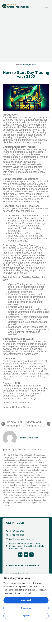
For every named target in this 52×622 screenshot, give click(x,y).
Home (19, 64)
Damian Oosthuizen (20, 402)
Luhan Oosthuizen (25, 407)
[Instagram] (31, 554)
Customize (26, 608)
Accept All (26, 600)
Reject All (26, 616)
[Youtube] (20, 554)
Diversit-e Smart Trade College (27, 390)
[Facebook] (26, 554)
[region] (26, 597)
